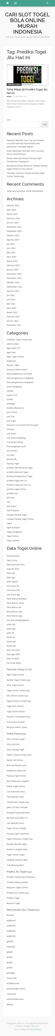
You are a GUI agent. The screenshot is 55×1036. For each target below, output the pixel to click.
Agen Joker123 (13, 348)
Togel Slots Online (15, 706)
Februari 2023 (13, 265)
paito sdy (11, 624)
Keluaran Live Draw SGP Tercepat (22, 425)
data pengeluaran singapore (20, 382)
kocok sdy (11, 645)
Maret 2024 (12, 214)
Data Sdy (11, 573)
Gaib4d (10, 390)
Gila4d (10, 399)
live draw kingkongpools (18, 620)
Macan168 (11, 459)
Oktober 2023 (13, 235)
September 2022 (14, 286)
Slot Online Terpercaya (17, 695)
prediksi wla (12, 493)
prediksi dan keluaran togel (20, 467)
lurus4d (10, 455)
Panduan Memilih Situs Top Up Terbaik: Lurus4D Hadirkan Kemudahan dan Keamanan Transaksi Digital (25, 143)
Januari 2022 (12, 321)
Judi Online (12, 412)
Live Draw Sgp (13, 594)
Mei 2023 (11, 252)
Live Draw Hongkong (16, 438)
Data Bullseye (13, 556)
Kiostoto (10, 429)
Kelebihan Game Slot (16, 770)
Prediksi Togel (13, 898)
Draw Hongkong (14, 386)
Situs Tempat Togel (16, 739)
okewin (10, 1004)
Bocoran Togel (13, 903)
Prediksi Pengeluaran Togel (19, 476)
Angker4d (11, 361)
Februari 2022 (13, 316)
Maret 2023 (12, 261)
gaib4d (10, 941)
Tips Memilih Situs (15, 796)
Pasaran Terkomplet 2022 (19, 716)
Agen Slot (11, 352)
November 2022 (14, 278)
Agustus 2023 (13, 239)
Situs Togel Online (15, 685)
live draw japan (14, 663)
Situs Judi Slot (13, 744)
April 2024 (11, 209)
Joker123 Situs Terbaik (17, 807)
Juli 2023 (11, 244)
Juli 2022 (11, 295)
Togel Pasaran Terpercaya (19, 701)
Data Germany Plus (16, 564)
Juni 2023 (11, 248)
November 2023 (14, 231)
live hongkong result (16, 446)
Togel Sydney (13, 540)
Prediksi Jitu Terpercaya (18, 892)
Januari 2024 (12, 222)
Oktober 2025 (13, 205)
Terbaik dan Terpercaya (18, 802)
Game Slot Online (15, 760)
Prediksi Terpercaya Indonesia (21, 877)
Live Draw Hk (13, 586)
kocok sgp (11, 641)
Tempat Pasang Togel (17, 514)
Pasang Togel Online (16, 775)
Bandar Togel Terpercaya (18, 680)
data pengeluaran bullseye (19, 373)
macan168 (11, 978)
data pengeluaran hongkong (20, 378)
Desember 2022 (14, 273)
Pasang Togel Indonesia (18, 833)
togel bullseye (13, 527)
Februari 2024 (13, 218)
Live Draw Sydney (15, 442)
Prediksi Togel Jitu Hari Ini (19, 484)
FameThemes (35, 1029)
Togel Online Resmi (16, 711)
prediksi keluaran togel (17, 472)
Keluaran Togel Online (17, 887)
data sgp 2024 (13, 654)
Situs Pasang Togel (15, 749)
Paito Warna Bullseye (17, 598)
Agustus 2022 (13, 291)
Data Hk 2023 (13, 569)
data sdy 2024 (13, 650)
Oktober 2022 (13, 282)
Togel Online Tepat (16, 854)
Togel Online (13, 536)
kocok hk (11, 637)
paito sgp (11, 628)
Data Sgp (11, 577)
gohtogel (11, 973)
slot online (11, 506)
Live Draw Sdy (13, 590)
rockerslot (11, 994)
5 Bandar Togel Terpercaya (19, 339)
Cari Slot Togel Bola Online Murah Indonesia (27, 23)
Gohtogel (11, 403)
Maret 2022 (12, 312)
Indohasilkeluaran (15, 408)
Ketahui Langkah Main (17, 849)
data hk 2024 (13, 658)
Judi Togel (11, 420)
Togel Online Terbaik (16, 828)
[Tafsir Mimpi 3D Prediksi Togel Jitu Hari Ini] (27, 74)
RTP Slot (10, 497)
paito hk (10, 633)
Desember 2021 (14, 325)
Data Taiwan (12, 581)
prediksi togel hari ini (17, 480)
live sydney (12, 450)
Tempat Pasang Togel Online (20, 519)
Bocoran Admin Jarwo (17, 727)
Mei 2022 (11, 303)
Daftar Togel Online (16, 786)
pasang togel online (16, 988)
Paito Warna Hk (14, 607)
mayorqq (11, 946)
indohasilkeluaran (15, 999)
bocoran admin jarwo (17, 369)
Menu (14, 3)
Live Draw (11, 433)
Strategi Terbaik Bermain (18, 812)
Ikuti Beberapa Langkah (18, 781)
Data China (12, 560)
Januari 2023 (12, 269)
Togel (9, 523)
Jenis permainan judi (16, 765)
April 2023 (11, 256)
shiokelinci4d (13, 983)
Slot (8, 502)
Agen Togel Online (15, 356)
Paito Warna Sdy (14, 611)
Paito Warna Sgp (14, 615)
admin (9, 96)
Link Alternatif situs (16, 791)
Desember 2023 (14, 227)
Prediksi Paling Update (17, 882)
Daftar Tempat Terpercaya (19, 754)
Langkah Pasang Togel (17, 860)
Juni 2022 (11, 299)
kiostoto (10, 915)
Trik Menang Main (15, 865)
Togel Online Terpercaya (18, 690)
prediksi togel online (16, 489)
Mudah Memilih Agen (17, 844)
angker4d (11, 920)
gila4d (9, 952)
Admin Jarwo (13, 344)
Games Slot (12, 395)
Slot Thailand (13, 510)
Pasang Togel (13, 463)
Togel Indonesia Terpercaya (20, 838)
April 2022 (11, 308)
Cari (8, 119)
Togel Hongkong (14, 532)
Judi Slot (10, 416)
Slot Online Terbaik (16, 722)
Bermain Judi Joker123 (17, 817)
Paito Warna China (15, 603)
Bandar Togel (14, 84)
